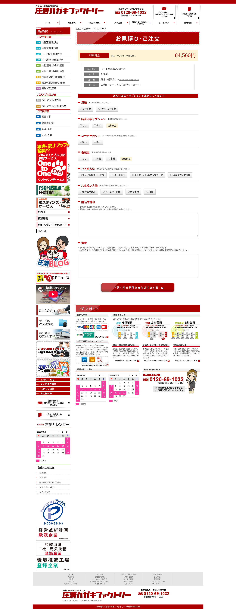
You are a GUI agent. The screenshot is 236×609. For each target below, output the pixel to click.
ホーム (78, 28)
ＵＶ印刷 (99, 574)
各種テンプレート (70, 584)
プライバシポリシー (157, 581)
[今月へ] (99, 375)
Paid (151, 192)
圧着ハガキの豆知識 (128, 574)
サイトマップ (44, 492)
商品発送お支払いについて (100, 581)
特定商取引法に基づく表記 (50, 482)
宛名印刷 (71, 581)
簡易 (98, 158)
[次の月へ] (103, 375)
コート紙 (86, 109)
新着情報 (43, 477)
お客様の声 (128, 584)
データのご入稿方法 (99, 579)
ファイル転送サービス (93, 175)
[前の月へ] (95, 375)
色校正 (70, 579)
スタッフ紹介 (128, 581)
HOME (70, 574)
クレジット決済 (112, 192)
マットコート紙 (108, 109)
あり (98, 125)
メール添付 (119, 175)
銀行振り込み (88, 192)
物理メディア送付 (181, 175)
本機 (112, 158)
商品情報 (71, 577)
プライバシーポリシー (48, 487)
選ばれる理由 (100, 584)
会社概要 (43, 473)
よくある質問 (128, 579)
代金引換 (134, 192)
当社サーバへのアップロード (149, 175)
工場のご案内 (128, 577)
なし (84, 125)
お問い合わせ (157, 574)
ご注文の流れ (100, 577)
